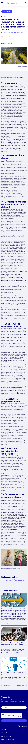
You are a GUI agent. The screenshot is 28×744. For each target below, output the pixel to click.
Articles (4, 729)
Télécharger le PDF (5, 36)
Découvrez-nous (6, 736)
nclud (25, 729)
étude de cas (8, 583)
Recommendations (18, 583)
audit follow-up (8, 580)
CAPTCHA (4, 711)
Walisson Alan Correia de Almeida (11, 32)
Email (3, 704)
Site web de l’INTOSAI (8, 739)
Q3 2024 (8, 11)
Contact (4, 733)
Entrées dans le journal (8, 726)
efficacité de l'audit (18, 580)
